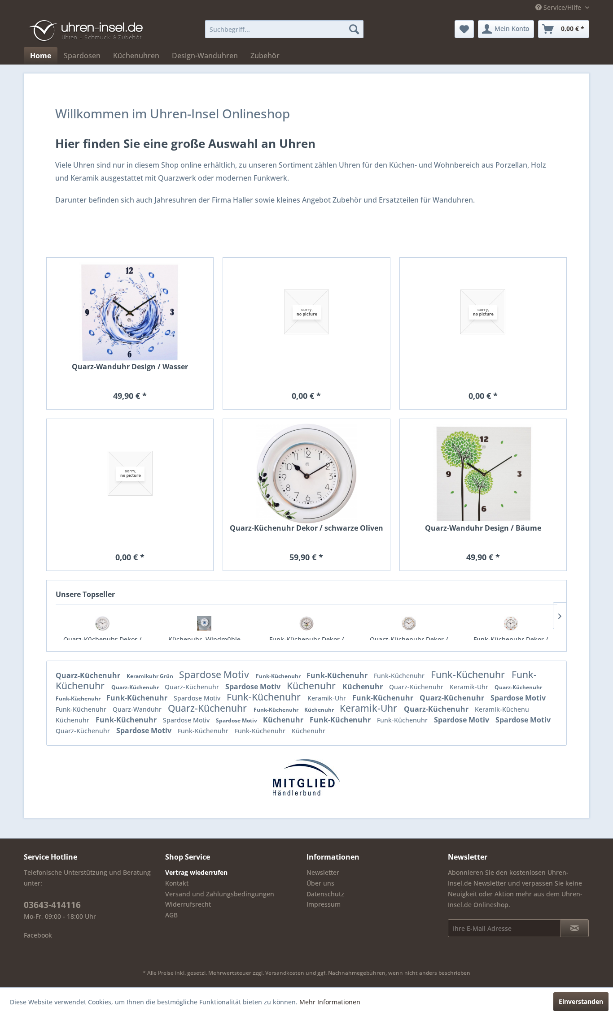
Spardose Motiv (215, 674)
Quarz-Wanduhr (138, 709)
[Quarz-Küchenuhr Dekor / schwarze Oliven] (102, 623)
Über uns (320, 883)
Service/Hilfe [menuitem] (562, 7)
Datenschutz (325, 894)
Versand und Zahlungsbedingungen (219, 894)
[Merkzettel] (464, 29)
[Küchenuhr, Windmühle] (204, 623)
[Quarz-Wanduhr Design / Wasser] (130, 312)
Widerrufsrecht (188, 904)
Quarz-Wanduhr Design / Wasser (130, 367)
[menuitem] (284, 29)
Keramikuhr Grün (151, 676)
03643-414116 (52, 905)
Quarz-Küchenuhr (89, 675)
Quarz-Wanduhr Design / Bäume (483, 528)
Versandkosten (284, 973)
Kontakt (176, 883)
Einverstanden (581, 1001)
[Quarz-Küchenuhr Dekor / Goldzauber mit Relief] (408, 623)
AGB (171, 915)
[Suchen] (354, 29)
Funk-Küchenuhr (279, 676)
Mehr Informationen (329, 1002)
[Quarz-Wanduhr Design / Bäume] (483, 473)
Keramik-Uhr (470, 687)
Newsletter (322, 872)
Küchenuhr (312, 685)
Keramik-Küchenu (502, 709)
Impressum (323, 904)
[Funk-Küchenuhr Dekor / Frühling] (306, 623)
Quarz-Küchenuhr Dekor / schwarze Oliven (306, 528)
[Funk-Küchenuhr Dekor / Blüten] (510, 623)
